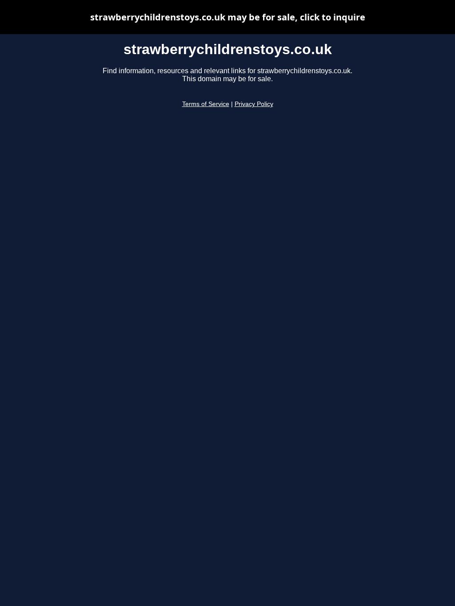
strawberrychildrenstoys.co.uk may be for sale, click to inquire (227, 17)
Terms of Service (205, 104)
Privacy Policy (254, 104)
